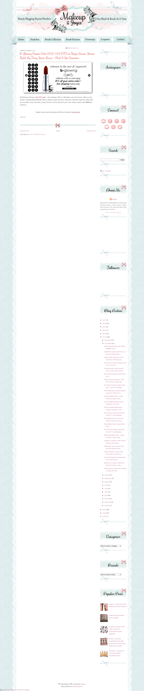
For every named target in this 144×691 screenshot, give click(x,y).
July (105, 485)
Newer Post (24, 131)
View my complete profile (113, 212)
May (106, 492)
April (106, 495)
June (106, 488)
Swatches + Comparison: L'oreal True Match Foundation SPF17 (116, 653)
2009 (104, 516)
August (106, 482)
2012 (104, 337)
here (113, 209)
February (107, 502)
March (106, 499)
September (108, 478)
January (107, 505)
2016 (104, 323)
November (108, 343)
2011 (104, 510)
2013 (104, 334)
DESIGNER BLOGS (77, 686)
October (107, 475)
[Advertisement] (113, 235)
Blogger (83, 684)
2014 (104, 330)
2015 (104, 327)
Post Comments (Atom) (37, 134)
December (107, 340)
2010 (104, 513)
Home (58, 131)
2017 (104, 320)
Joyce (114, 199)
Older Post (91, 131)
